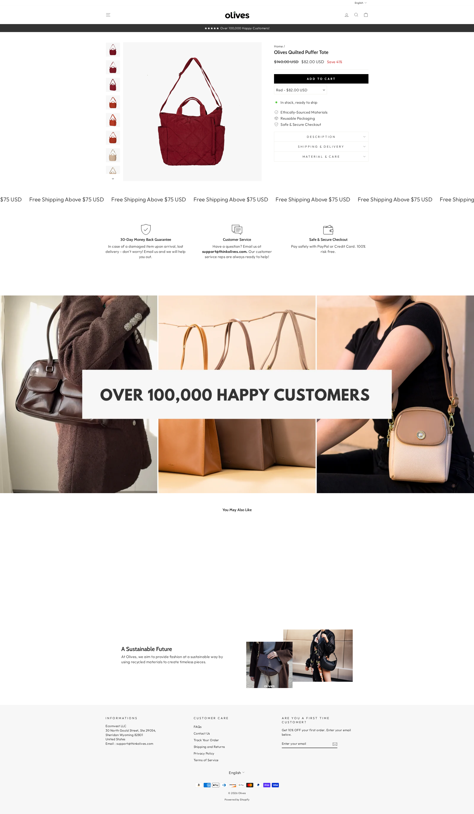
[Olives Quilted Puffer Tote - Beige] (147, 598)
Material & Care (321, 156)
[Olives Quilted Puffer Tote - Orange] (132, 598)
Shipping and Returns (209, 747)
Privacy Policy (204, 753)
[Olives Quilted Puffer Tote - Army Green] (137, 598)
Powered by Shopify (237, 799)
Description (321, 137)
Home (278, 46)
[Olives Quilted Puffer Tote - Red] (127, 598)
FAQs (198, 727)
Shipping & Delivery (321, 146)
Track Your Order (206, 740)
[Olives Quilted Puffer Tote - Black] (142, 598)
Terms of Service (206, 760)
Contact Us (202, 733)
